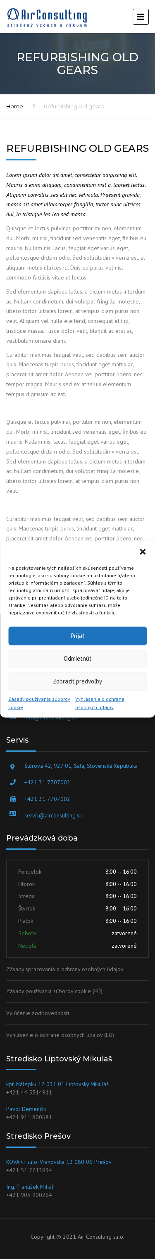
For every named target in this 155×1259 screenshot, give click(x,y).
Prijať (77, 636)
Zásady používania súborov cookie (39, 702)
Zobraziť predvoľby (77, 681)
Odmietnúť (77, 658)
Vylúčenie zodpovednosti (37, 1013)
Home (14, 106)
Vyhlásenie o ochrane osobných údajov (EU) (60, 1035)
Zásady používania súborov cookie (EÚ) (54, 991)
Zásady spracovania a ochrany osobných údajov (65, 969)
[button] (142, 551)
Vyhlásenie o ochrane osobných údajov (99, 702)
